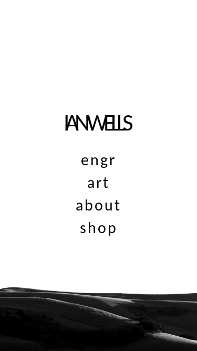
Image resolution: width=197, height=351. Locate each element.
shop (99, 229)
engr (98, 161)
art (98, 184)
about (98, 206)
